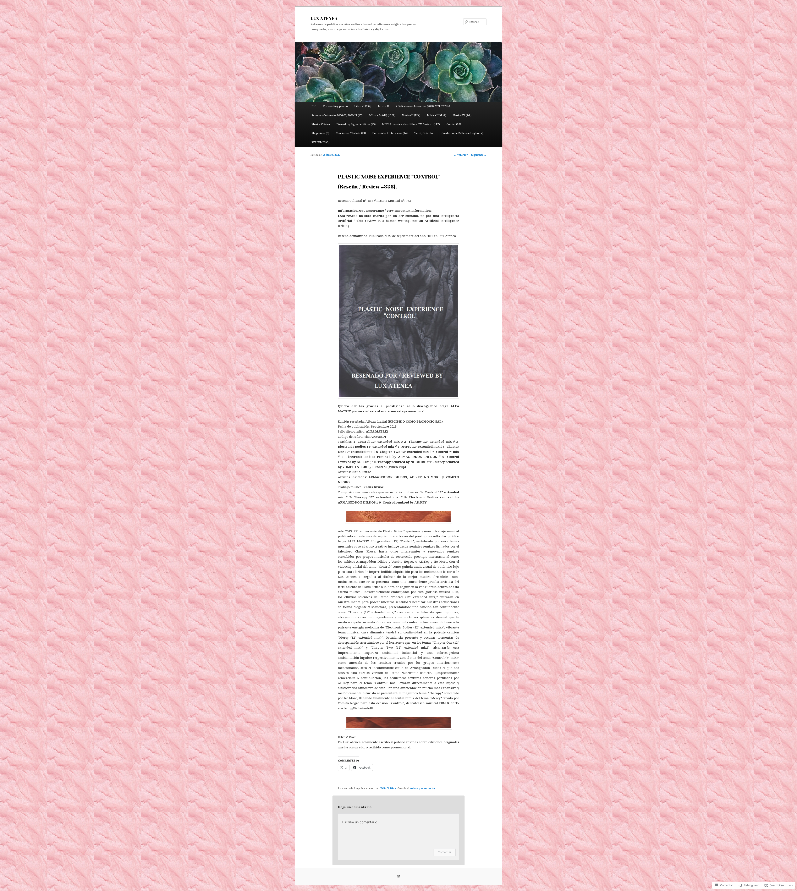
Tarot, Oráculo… (424, 133)
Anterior (461, 155)
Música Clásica (321, 124)
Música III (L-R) (436, 115)
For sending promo (335, 106)
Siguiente (479, 155)
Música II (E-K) (411, 115)
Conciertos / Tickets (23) (351, 133)
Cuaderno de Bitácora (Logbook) (462, 133)
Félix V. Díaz (388, 788)
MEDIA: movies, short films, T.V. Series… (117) (411, 124)
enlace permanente (422, 788)
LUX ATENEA (324, 18)
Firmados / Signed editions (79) (356, 124)
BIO (314, 106)
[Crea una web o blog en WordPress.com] (398, 876)
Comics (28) (453, 124)
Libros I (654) (362, 106)
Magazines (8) (320, 133)
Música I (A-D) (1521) (382, 115)
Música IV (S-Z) (462, 115)
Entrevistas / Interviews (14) (390, 133)
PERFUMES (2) (321, 142)
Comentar (444, 852)
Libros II (383, 106)
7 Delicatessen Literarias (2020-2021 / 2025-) (423, 106)
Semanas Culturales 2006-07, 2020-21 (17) (337, 115)
